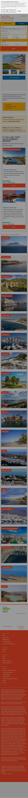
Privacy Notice (14, 6)
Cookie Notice (7, 6)
